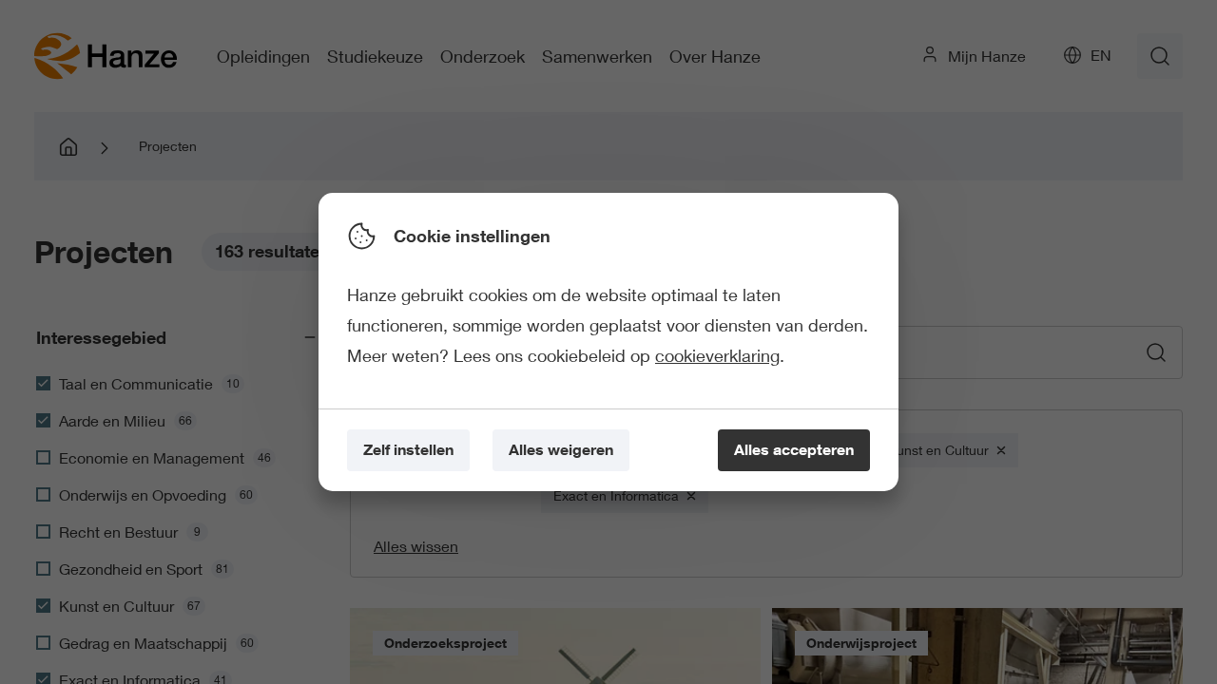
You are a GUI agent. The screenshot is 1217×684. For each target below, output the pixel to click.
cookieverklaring (717, 355)
